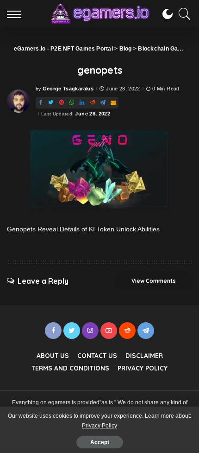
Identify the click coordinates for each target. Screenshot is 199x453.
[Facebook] (41, 102)
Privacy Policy (99, 425)
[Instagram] (90, 330)
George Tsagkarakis (68, 88)
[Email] (113, 102)
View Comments (153, 280)
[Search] (182, 14)
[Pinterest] (61, 102)
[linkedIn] (82, 102)
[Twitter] (51, 102)
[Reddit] (92, 102)
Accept (99, 442)
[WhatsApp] (72, 102)
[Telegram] (103, 102)
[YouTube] (108, 330)
